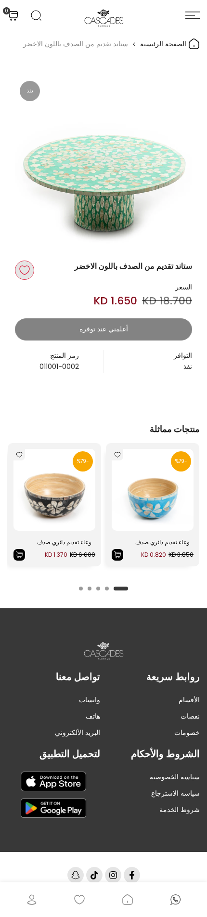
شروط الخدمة (179, 809)
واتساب (89, 700)
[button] (24, 270)
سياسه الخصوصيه (175, 777)
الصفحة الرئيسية (164, 44)
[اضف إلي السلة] (117, 555)
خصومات (187, 732)
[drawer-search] (36, 15)
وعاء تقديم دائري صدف (162, 542)
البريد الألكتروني (77, 732)
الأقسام (189, 700)
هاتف (93, 716)
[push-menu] (192, 15)
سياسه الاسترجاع (175, 793)
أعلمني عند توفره (103, 329)
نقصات (190, 716)
